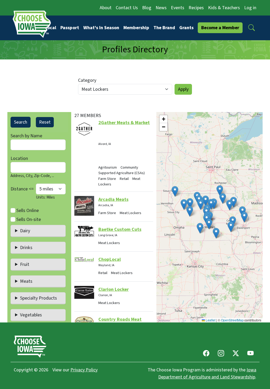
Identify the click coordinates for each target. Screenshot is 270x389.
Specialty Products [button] (38, 298)
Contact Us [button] (127, 7)
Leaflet (210, 320)
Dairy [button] (25, 231)
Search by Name (26, 136)
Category (87, 80)
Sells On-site (28, 219)
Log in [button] (250, 7)
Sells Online (27, 210)
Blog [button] (146, 7)
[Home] (33, 24)
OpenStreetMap (232, 320)
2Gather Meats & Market (124, 122)
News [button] (161, 7)
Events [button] (177, 7)
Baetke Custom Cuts (119, 229)
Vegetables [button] (31, 315)
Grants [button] (186, 27)
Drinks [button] (26, 247)
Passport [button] (69, 27)
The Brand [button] (164, 27)
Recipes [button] (196, 7)
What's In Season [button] (101, 27)
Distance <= (22, 189)
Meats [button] (26, 281)
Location (19, 158)
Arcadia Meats (113, 199)
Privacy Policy (84, 370)
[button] (251, 27)
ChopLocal (109, 259)
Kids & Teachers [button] (224, 7)
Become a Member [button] (220, 27)
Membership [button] (136, 27)
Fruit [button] (24, 264)
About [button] (106, 7)
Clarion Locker (113, 289)
